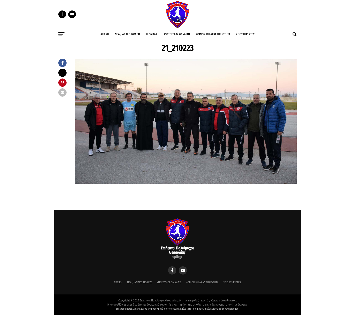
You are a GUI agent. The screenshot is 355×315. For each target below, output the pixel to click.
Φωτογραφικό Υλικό (177, 34)
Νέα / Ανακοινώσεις (128, 34)
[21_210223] (186, 183)
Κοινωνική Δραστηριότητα (213, 34)
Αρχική (104, 34)
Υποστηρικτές (245, 34)
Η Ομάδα (151, 34)
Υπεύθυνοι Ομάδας (169, 282)
